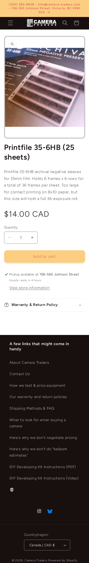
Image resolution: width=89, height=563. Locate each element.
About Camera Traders (29, 362)
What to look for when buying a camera (37, 423)
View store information (29, 287)
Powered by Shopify (62, 560)
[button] (10, 23)
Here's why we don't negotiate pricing (43, 437)
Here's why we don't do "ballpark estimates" (38, 452)
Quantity (11, 227)
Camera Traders (36, 560)
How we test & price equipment (37, 385)
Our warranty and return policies (38, 396)
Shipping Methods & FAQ (31, 408)
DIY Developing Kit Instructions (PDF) (42, 467)
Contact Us (19, 374)
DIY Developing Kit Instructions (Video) (44, 478)
